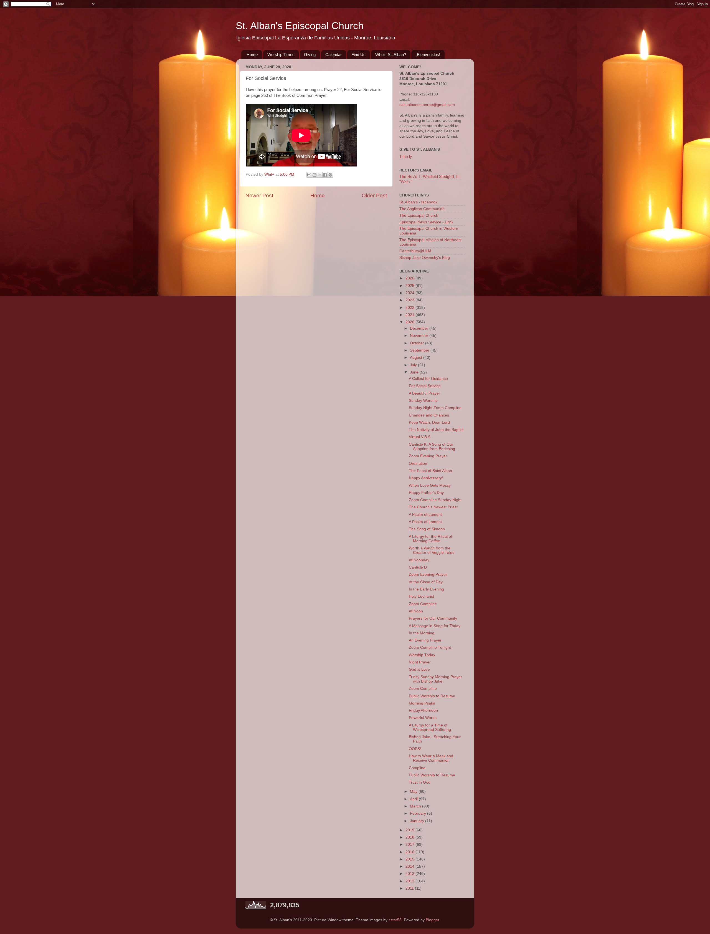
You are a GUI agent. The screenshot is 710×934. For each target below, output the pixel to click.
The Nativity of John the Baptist (436, 430)
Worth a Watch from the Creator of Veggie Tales (431, 550)
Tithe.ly (405, 157)
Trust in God (419, 782)
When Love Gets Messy (430, 485)
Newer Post (259, 195)
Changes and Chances (429, 415)
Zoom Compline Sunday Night (435, 500)
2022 (410, 308)
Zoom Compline (423, 604)
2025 (410, 286)
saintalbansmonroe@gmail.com (427, 105)
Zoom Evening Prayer (428, 456)
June (415, 372)
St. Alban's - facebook (418, 202)
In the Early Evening (426, 589)
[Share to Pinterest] (330, 175)
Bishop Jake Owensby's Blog (424, 258)
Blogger (432, 920)
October (417, 343)
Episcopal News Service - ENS (426, 222)
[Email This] (309, 175)
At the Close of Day (426, 582)
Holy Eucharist (421, 596)
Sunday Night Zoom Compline (435, 408)
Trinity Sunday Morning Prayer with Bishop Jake (435, 679)
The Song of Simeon (427, 529)
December (419, 328)
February (418, 813)
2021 (410, 315)
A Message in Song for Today (434, 626)
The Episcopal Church (418, 215)
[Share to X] (320, 175)
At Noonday (419, 560)
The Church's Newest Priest (433, 507)
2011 (410, 888)
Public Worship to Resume (432, 696)
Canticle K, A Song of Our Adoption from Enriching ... (434, 446)
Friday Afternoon (423, 710)
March (416, 806)
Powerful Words (423, 718)
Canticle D (418, 567)
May (414, 791)
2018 (410, 837)
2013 (410, 874)
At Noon (416, 611)
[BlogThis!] (314, 175)
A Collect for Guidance (428, 379)
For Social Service (425, 386)
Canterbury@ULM (415, 251)
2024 (410, 293)
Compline (417, 768)
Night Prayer (420, 662)
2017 (410, 844)
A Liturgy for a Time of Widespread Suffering (430, 727)
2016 (410, 852)
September (420, 350)
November (419, 336)
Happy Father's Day (426, 493)
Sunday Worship (423, 400)
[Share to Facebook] (325, 175)
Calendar (333, 54)
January (417, 821)
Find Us (358, 54)
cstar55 (395, 920)
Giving (310, 54)
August (416, 357)
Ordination (418, 463)
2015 (410, 859)
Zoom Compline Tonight (430, 647)
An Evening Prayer (425, 640)
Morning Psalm (422, 703)
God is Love (419, 669)
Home (252, 54)
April (414, 799)
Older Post (374, 195)
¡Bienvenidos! (427, 54)
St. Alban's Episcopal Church (300, 25)
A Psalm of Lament (425, 515)
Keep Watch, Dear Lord (429, 422)
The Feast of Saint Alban (430, 471)
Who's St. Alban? (390, 54)
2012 (410, 881)
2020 (410, 322)
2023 (410, 300)
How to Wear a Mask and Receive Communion (431, 758)
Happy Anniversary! (426, 478)
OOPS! (415, 749)
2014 (410, 866)
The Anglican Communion (422, 209)
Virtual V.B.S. (420, 437)
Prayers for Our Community (433, 618)
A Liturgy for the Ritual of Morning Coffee (430, 538)
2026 (410, 278)
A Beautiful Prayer (424, 393)
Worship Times (281, 54)
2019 (410, 830)
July (414, 365)
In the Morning (421, 633)
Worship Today (422, 655)
